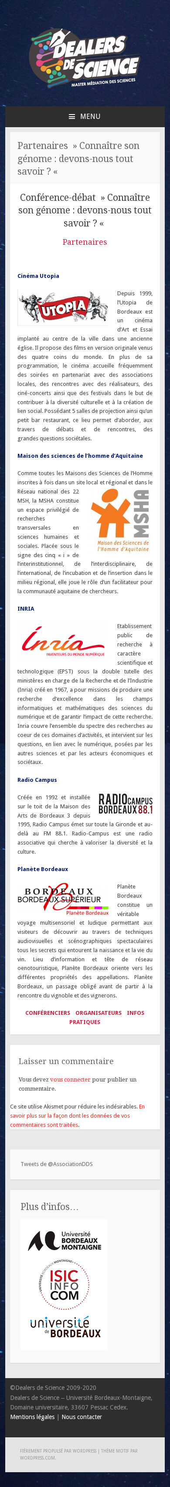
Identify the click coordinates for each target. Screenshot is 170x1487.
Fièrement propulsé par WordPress (58, 1451)
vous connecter (70, 1079)
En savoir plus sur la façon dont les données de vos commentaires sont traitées (77, 1115)
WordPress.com (37, 1458)
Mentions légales (32, 1416)
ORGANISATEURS (98, 1013)
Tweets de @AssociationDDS (56, 1164)
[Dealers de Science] (85, 91)
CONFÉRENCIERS (48, 1013)
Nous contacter (81, 1416)
